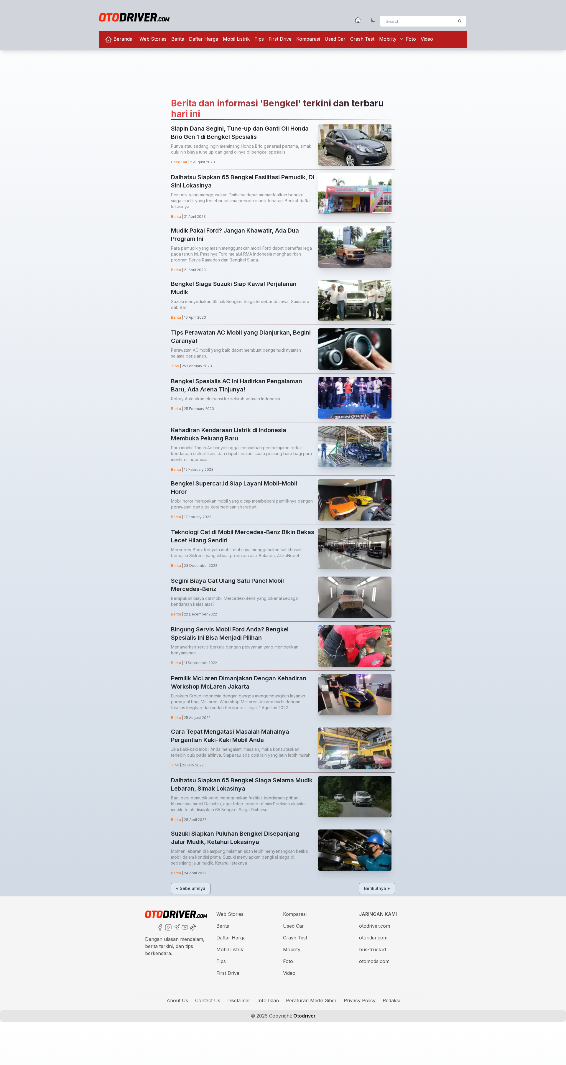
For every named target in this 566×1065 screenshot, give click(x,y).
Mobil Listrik (236, 39)
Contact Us (207, 1000)
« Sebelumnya (190, 888)
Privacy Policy (360, 1000)
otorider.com (373, 938)
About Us (177, 1000)
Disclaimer (238, 1000)
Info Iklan (268, 1000)
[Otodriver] (134, 17)
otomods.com (374, 961)
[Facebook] (159, 927)
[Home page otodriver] (357, 20)
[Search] (460, 21)
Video (427, 39)
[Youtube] (184, 927)
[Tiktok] (192, 927)
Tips (259, 39)
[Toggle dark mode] (373, 20)
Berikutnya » (377, 888)
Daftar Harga (203, 39)
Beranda (122, 39)
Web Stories (153, 39)
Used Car (335, 39)
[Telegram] (176, 927)
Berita (177, 39)
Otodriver (304, 1016)
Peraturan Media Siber (311, 1000)
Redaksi (391, 1000)
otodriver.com (374, 926)
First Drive (280, 39)
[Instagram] (168, 927)
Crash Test (362, 39)
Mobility (387, 39)
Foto (411, 39)
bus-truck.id (372, 949)
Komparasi (308, 39)
